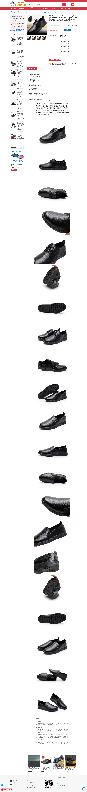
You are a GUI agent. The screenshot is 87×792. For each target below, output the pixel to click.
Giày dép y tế (30, 8)
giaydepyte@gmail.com (17, 784)
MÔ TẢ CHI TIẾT (32, 68)
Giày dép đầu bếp (55, 8)
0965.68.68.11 (15, 780)
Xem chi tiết (14, 169)
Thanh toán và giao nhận (33, 784)
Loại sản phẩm (30, 4)
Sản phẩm (22, 8)
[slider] (51, 25)
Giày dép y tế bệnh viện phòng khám (17, 165)
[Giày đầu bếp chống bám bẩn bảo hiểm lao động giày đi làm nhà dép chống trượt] (58, 760)
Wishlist (71, 1)
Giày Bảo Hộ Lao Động (61, 785)
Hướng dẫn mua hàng (32, 782)
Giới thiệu (30, 780)
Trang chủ (14, 8)
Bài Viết (64, 8)
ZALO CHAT (46, 778)
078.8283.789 (15, 782)
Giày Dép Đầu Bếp (60, 781)
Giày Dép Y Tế (59, 780)
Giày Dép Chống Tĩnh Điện (42, 8)
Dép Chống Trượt (60, 783)
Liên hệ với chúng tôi (32, 787)
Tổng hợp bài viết (31, 785)
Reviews (41, 68)
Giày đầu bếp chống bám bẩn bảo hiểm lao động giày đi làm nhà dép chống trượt (58, 768)
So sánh (76, 1)
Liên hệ (70, 8)
